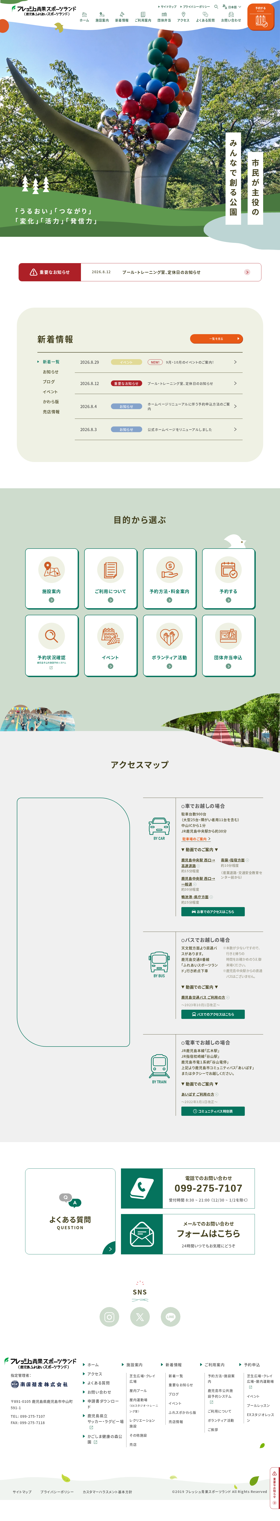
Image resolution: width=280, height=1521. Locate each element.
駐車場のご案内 (194, 838)
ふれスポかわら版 (182, 1412)
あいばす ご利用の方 (197, 1094)
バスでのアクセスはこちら (207, 1015)
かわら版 (51, 401)
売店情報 (51, 411)
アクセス (95, 1374)
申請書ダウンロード (103, 1403)
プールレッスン (258, 1405)
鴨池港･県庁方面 (195, 896)
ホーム (93, 1364)
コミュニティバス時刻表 (207, 1112)
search (216, 6)
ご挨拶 (213, 1429)
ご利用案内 (215, 1364)
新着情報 (174, 1364)
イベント (50, 391)
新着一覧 (51, 361)
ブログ (49, 381)
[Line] (170, 1317)
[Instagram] (109, 1317)
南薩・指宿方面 (233, 860)
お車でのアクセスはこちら (207, 912)
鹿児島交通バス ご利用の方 (203, 997)
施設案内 (134, 1364)
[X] (140, 1317)
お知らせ (51, 371)
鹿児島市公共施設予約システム (220, 1393)
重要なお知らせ (181, 1384)
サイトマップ (169, 6)
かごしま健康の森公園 (105, 1439)
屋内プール (138, 1390)
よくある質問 (99, 1382)
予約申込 (252, 1364)
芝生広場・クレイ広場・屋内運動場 (260, 1378)
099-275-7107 (32, 1416)
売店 (133, 1444)
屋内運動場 (144, 1405)
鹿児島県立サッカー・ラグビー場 (106, 1418)
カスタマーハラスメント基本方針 (108, 1491)
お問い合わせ (99, 1392)
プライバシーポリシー (196, 6)
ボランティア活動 (221, 1420)
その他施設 (138, 1435)
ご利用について (220, 1411)
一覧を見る (216, 339)
